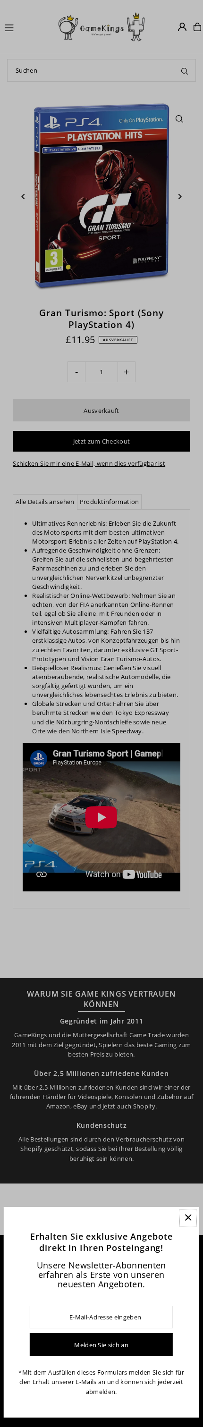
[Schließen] (188, 1217)
